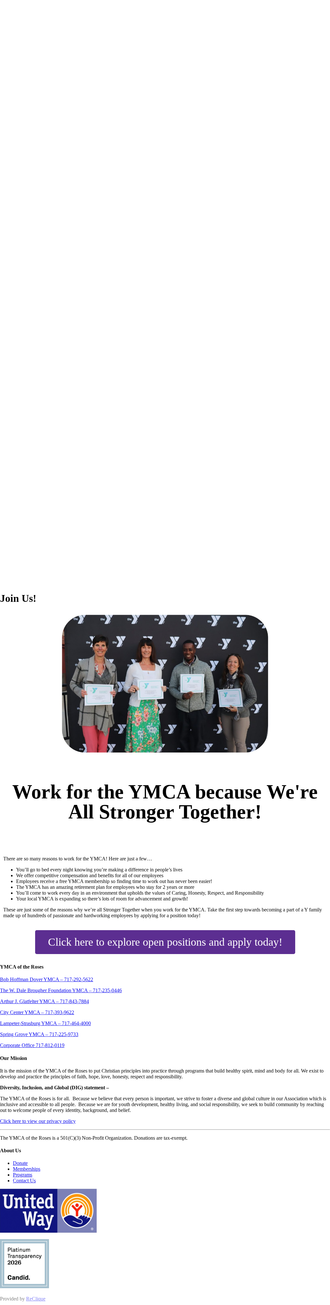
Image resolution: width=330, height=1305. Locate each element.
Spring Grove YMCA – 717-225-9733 (39, 1034)
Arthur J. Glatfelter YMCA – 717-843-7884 (44, 1001)
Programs (22, 1174)
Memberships (26, 1169)
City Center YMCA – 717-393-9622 (37, 1012)
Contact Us (24, 1180)
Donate (20, 1163)
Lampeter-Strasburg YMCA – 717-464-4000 (45, 1023)
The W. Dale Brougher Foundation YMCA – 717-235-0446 (61, 990)
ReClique (35, 1298)
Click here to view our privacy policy (38, 1121)
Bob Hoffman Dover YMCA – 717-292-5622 (46, 979)
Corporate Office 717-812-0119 (32, 1045)
